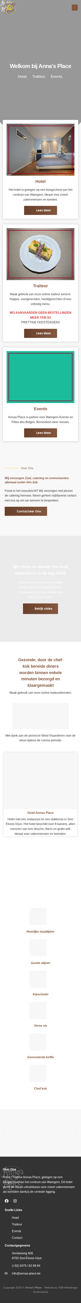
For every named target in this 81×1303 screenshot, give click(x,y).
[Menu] (75, 8)
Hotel (40, 181)
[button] (4, 1133)
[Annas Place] (21, 7)
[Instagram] (15, 1201)
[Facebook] (6, 1201)
